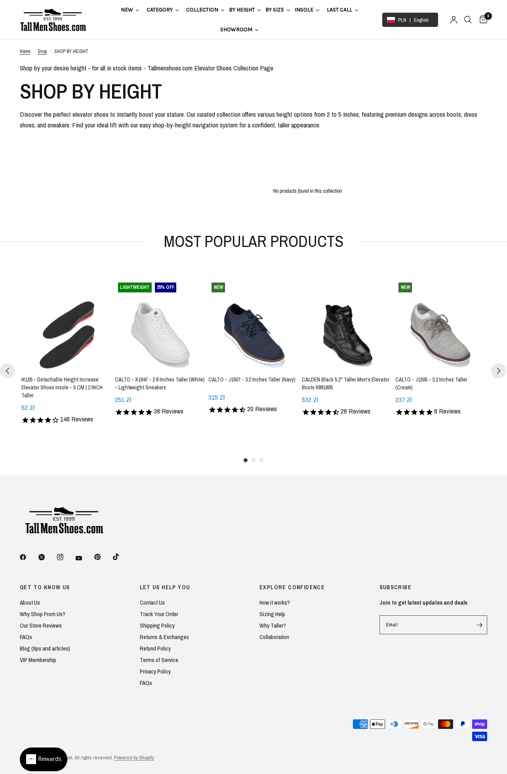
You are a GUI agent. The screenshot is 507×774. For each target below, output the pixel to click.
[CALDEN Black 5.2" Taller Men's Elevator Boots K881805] (347, 324)
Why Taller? (272, 625)
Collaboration (274, 637)
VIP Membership (38, 660)
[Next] (498, 370)
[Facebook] (28, 557)
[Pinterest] (103, 556)
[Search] (468, 20)
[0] (481, 20)
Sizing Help (272, 614)
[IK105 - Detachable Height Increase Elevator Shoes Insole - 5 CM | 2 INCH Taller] (66, 324)
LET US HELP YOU (165, 587)
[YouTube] (84, 558)
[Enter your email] (479, 624)
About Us (30, 602)
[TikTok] (121, 556)
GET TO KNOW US (45, 587)
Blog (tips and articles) (45, 648)
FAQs (26, 637)
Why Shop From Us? (42, 614)
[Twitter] (47, 557)
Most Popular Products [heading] (253, 241)
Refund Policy (155, 648)
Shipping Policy (157, 625)
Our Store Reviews (41, 625)
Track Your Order (159, 614)
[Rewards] (43, 759)
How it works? (274, 602)
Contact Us (152, 602)
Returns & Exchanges (164, 637)
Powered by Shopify (134, 757)
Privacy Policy (155, 671)
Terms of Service (159, 660)
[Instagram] (65, 557)
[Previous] (7, 370)
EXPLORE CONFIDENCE (292, 587)
